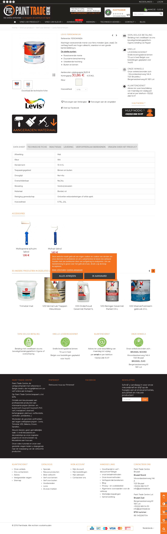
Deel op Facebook (71, 108)
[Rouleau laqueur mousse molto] (26, 233)
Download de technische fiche (35, 91)
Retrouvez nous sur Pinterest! (61, 385)
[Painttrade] (26, 12)
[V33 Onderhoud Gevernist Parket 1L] (83, 290)
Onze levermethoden (110, 477)
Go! (145, 399)
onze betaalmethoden (111, 474)
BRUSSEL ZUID (138, 361)
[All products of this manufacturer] (34, 103)
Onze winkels (19, 469)
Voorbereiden (49, 483)
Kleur (63, 80)
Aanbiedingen (75, 21)
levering (68, 147)
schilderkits (25, 416)
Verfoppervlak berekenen (91, 147)
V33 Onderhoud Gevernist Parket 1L (83, 307)
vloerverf (30, 410)
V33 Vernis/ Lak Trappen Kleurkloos (55, 307)
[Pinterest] (10, 2)
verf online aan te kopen (22, 391)
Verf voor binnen (43, 28)
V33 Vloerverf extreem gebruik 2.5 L (140, 307)
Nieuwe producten (51, 472)
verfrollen (16, 416)
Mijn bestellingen (79, 472)
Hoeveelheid (66, 89)
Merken (90, 22)
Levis (40, 422)
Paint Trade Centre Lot (143, 494)
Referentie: (65, 38)
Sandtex (15, 427)
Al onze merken (50, 489)
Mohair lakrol (55, 248)
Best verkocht (49, 475)
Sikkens (27, 424)
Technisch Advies (109, 22)
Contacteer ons (79, 478)
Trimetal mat (26, 306)
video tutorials (23, 444)
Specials (46, 469)
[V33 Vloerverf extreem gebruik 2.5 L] (141, 290)
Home (14, 28)
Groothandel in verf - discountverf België (109, 470)
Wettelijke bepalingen (111, 494)
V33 (21, 424)
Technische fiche (37, 147)
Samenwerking (108, 497)
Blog (142, 22)
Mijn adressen (78, 475)
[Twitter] (7, 2)
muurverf (26, 408)
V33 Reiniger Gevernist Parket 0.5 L (112, 307)
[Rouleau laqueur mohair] (55, 233)
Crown (34, 424)
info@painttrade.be (142, 489)
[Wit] (79, 82)
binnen (32, 405)
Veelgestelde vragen (22, 478)
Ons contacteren (20, 472)
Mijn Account (78, 469)
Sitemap (17, 480)
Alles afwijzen (67, 275)
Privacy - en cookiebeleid (112, 486)
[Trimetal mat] (26, 290)
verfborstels (38, 413)
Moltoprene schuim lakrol (26, 250)
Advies (16, 475)
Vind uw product (29, 22)
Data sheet (19, 147)
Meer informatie (59, 269)
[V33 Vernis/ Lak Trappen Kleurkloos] (55, 290)
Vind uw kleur (53, 22)
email (96, 354)
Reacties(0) (55, 147)
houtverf (34, 408)
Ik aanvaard (99, 275)
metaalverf (20, 410)
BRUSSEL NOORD (138, 352)
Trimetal (15, 424)
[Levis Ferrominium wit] (34, 56)
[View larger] (54, 75)
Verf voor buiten (50, 480)
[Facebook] (4, 2)
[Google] (13, 2)
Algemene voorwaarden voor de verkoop (115, 490)
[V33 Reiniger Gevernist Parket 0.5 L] (112, 290)
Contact (129, 22)
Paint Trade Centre (20, 383)
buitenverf (16, 408)
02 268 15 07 (94, 13)
